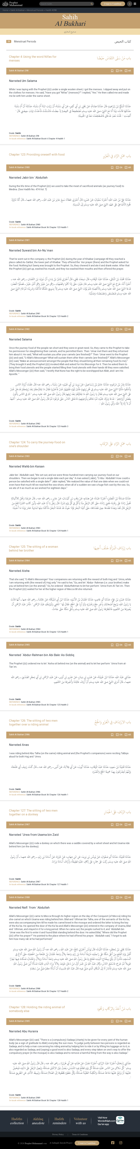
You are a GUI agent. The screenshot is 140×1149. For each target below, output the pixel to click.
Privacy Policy (58, 1134)
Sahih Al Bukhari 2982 (30, 423)
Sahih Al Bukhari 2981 (30, 313)
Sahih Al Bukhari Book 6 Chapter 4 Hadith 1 (46, 138)
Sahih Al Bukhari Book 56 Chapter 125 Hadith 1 (47, 632)
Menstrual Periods (35, 10)
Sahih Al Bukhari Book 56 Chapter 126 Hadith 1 (47, 794)
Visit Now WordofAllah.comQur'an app (107, 1121)
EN (120, 70)
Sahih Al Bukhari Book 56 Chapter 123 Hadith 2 (47, 316)
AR (129, 70)
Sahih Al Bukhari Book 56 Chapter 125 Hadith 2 (47, 705)
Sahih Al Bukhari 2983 (30, 528)
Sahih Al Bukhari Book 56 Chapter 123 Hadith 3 (47, 426)
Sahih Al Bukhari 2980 (30, 224)
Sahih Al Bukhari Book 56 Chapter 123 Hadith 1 (47, 227)
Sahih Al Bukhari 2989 (30, 1097)
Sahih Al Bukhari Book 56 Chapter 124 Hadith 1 (47, 531)
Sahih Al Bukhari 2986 (30, 792)
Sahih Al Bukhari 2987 (30, 881)
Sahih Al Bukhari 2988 (30, 988)
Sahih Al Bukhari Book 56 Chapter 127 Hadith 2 (47, 991)
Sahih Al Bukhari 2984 (30, 629)
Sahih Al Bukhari (17, 10)
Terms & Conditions (80, 1134)
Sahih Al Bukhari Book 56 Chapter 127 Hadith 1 (47, 884)
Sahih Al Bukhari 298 (30, 136)
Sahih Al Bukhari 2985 (30, 702)
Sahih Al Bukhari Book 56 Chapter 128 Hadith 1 (47, 1100)
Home (5, 10)
